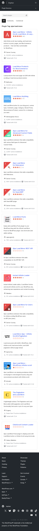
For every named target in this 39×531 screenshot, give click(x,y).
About (4, 458)
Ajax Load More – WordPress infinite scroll (22, 364)
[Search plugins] (26, 15)
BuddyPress (7, 498)
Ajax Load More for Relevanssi (19, 164)
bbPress (5, 495)
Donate (23, 479)
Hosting (4, 464)
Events (22, 476)
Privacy (4, 467)
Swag (23, 483)
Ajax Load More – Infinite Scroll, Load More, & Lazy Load (22, 33)
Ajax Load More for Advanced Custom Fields (22, 132)
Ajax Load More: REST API (23, 248)
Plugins (22, 464)
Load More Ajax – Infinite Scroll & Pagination (22, 335)
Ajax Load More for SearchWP (19, 191)
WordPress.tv (7, 483)
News (4, 461)
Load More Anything (20, 96)
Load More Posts (19, 217)
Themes (23, 461)
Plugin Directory (6, 8)
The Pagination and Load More (18, 393)
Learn (4, 473)
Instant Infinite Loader (21, 275)
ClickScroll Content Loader (23, 425)
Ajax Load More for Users (23, 305)
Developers (5, 479)
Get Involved (24, 473)
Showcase (23, 458)
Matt (4, 492)
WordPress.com (8, 489)
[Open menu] (36, 2)
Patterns (23, 467)
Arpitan (8, 506)
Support (4, 476)
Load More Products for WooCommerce (20, 67)
